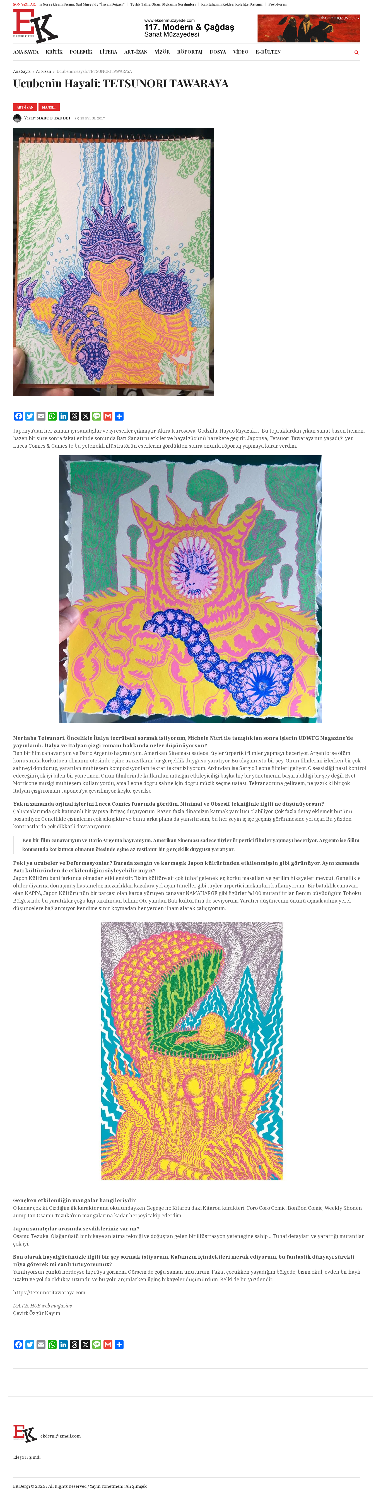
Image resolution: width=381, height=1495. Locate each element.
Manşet (49, 107)
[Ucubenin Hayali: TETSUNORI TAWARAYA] (113, 261)
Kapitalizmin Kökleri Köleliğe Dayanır (197, 4)
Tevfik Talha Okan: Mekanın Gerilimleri (127, 4)
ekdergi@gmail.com (60, 1436)
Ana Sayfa (21, 71)
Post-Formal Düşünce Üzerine (257, 4)
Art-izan (43, 71)
